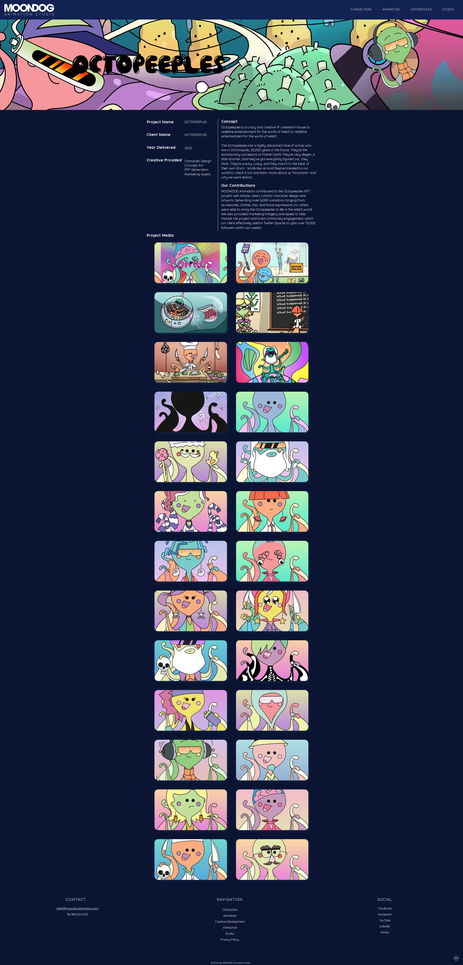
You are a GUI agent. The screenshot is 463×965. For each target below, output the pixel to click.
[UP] (456, 958)
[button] (448, 9)
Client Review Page (229, 951)
